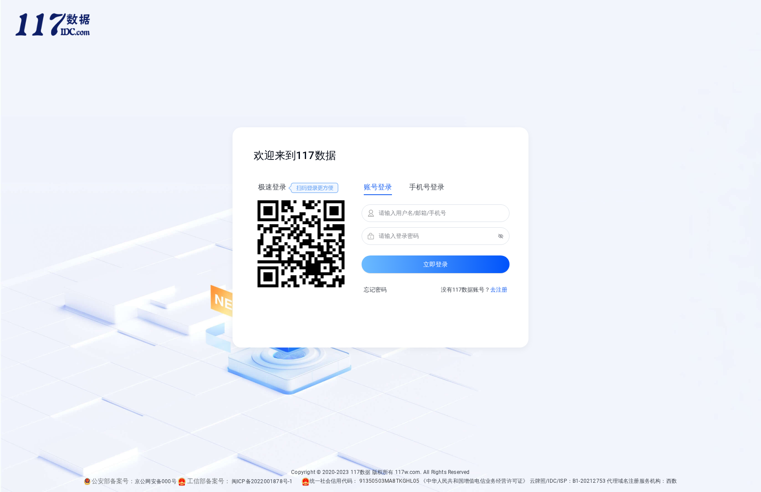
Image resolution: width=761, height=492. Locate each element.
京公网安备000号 (156, 481)
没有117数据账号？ (474, 289)
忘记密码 (375, 289)
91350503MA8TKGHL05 (389, 481)
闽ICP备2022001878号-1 (262, 481)
